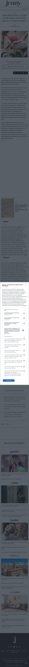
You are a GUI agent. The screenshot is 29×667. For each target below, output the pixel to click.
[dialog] (14, 333)
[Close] (26, 284)
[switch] (23, 313)
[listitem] (14, 310)
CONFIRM (8, 380)
